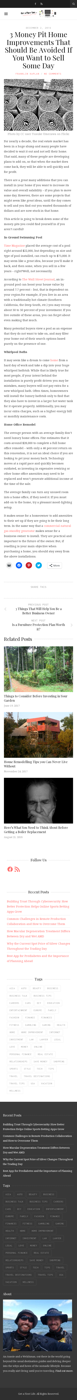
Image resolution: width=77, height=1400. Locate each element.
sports (13, 1069)
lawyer (44, 1039)
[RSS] (41, 4)
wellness (15, 1091)
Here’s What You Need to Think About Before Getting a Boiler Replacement (36, 829)
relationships (18, 1061)
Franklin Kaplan (27, 73)
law (31, 1039)
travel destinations (37, 1076)
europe (38, 1010)
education (53, 1003)
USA (33, 1083)
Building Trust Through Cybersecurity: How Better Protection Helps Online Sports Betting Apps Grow (38, 906)
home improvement (32, 1032)
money (24, 1047)
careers (14, 1003)
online (38, 1047)
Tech (39, 1069)
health (61, 1025)
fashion (14, 1017)
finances (46, 1017)
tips (51, 1069)
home (54, 360)
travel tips (17, 1083)
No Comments (52, 73)
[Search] (73, 4)
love (12, 1047)
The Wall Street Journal (38, 279)
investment (16, 1039)
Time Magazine (14, 245)
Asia (12, 988)
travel (13, 1076)
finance (30, 1017)
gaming (46, 1025)
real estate (45, 1054)
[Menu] (6, 14)
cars (28, 1003)
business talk (18, 996)
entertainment (18, 1010)
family (52, 1010)
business (52, 988)
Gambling (30, 1025)
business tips (43, 996)
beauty (37, 988)
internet (54, 1032)
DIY (39, 1003)
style (27, 1069)
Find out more (64, 1371)
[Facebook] (35, 4)
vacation (46, 1083)
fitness (14, 1025)
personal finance (20, 1054)
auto (24, 988)
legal (57, 1039)
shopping (59, 1061)
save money (40, 1061)
